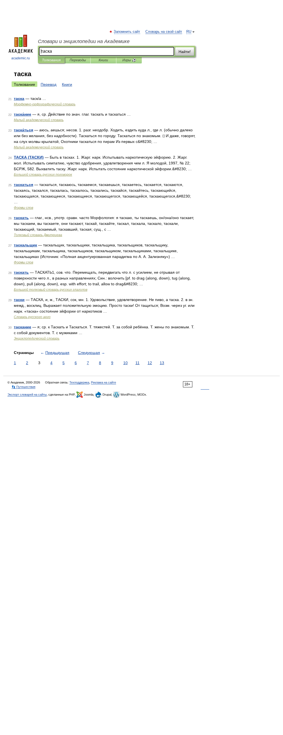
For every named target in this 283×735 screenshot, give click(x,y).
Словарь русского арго (32, 317)
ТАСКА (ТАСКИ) (29, 157)
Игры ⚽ (129, 60)
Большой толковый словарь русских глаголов (50, 290)
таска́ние (22, 114)
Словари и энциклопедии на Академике (84, 41)
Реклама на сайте (103, 382)
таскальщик (25, 245)
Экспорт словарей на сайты (27, 394)
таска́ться (23, 130)
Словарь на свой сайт (163, 32)
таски (19, 299)
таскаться (23, 184)
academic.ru (20, 58)
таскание (22, 327)
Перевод (48, 84)
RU (188, 32)
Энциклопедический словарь (36, 338)
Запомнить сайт (127, 32)
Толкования (51, 60)
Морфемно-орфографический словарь (44, 104)
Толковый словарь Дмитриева (38, 235)
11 (137, 363)
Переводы (78, 60)
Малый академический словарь (39, 120)
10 (125, 363)
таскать (21, 217)
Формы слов (23, 208)
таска (19, 98)
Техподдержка (79, 382)
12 (150, 363)
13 (162, 363)
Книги (103, 60)
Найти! (185, 51)
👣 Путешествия (23, 386)
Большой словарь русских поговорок (43, 175)
